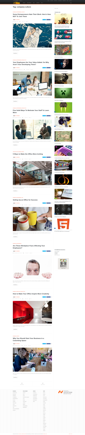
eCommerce (15, 397)
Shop (67, 0)
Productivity (23, 291)
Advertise (64, 0)
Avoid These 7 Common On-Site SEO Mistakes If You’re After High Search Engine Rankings (63, 202)
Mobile (24, 404)
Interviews (35, 397)
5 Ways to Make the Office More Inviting (28, 154)
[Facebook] (13, 0)
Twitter (45, 19)
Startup (14, 410)
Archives (51, 0)
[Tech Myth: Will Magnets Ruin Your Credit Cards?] (63, 151)
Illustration (35, 394)
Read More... (15, 53)
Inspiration (18, 291)
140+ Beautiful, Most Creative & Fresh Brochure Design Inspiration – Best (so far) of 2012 (63, 42)
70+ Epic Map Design (58, 143)
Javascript (24, 401)
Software (44, 426)
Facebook (49, 19)
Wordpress (25, 407)
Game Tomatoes (57, 251)
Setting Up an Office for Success (25, 200)
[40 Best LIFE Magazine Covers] (63, 122)
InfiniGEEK (56, 252)
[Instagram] (20, 0)
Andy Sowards (17, 19)
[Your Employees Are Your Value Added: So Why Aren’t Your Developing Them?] (32, 83)
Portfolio (55, 0)
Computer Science (26, 397)
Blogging (14, 394)
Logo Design (35, 398)
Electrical (45, 398)
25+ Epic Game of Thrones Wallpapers (60, 216)
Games (44, 407)
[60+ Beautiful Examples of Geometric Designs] (63, 107)
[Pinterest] (19, 0)
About (48, 0)
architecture (15, 151)
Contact (70, 0)
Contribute (60, 0)
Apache (24, 392)
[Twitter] (14, 0)
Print (34, 401)
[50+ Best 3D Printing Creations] (63, 78)
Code (24, 395)
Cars (44, 395)
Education (44, 397)
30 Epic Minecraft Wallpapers (59, 100)
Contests (34, 392)
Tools (44, 429)
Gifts (44, 411)
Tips (22, 197)
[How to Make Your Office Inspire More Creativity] (32, 312)
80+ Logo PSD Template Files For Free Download (62, 231)
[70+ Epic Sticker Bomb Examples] (63, 165)
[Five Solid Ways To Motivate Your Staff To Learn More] (32, 129)
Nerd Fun (44, 423)
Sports (44, 427)
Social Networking (16, 408)
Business (19, 151)
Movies (44, 420)
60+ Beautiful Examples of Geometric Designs (61, 114)
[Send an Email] (17, 0)
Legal (14, 404)
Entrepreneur (18, 197)
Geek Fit (44, 410)
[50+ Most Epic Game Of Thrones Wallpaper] (63, 64)
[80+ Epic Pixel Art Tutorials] (63, 50)
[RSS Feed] (18, 0)
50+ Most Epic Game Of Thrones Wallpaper (61, 71)
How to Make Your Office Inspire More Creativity (31, 294)
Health (44, 413)
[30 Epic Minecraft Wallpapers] (63, 93)
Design (23, 151)
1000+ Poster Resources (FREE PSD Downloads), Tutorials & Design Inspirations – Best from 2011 (62, 27)
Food (44, 404)
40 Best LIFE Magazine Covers (59, 129)
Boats (44, 392)
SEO (13, 407)
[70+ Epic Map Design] (63, 136)
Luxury (44, 417)
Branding (14, 395)
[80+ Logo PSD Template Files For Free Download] (63, 224)
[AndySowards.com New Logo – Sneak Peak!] (63, 179)
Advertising (15, 392)
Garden (44, 408)
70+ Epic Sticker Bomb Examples (59, 172)
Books (44, 394)
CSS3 (23, 398)
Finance (14, 401)
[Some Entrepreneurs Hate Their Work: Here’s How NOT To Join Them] (32, 35)
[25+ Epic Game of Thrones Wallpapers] (63, 209)
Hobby (44, 414)
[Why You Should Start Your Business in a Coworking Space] (32, 359)
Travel (44, 430)
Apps (24, 394)
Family (44, 401)
